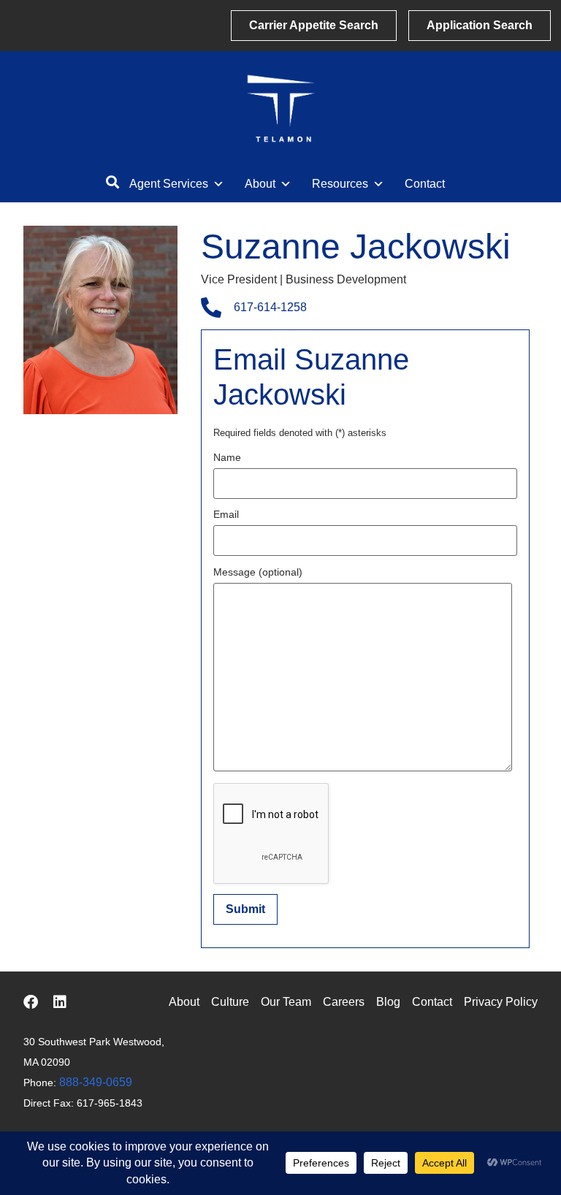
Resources (340, 183)
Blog (388, 1002)
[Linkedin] (60, 1002)
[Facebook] (30, 1002)
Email (226, 514)
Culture (230, 1002)
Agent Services (168, 183)
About (260, 183)
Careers (344, 1002)
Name (227, 457)
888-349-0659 (95, 1082)
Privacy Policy (501, 1002)
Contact (425, 183)
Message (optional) (257, 572)
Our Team (286, 1002)
